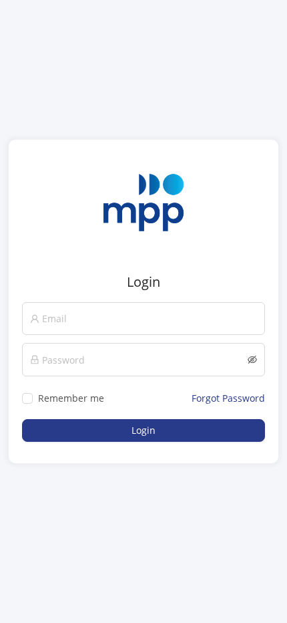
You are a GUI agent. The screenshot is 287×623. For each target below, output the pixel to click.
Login (143, 430)
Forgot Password (228, 398)
